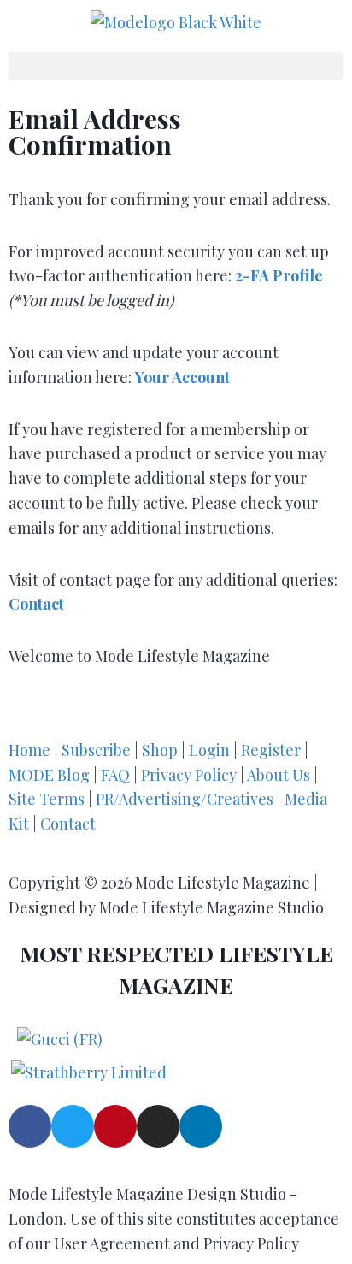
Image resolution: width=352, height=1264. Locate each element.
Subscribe (96, 750)
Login (209, 750)
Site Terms (48, 799)
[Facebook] (30, 1126)
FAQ (115, 775)
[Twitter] (72, 1126)
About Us (280, 775)
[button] (176, 66)
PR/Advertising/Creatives (184, 799)
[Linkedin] (200, 1126)
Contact (68, 823)
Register (271, 750)
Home (29, 750)
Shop (160, 750)
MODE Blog (49, 775)
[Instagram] (158, 1126)
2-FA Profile (279, 275)
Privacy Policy (189, 775)
